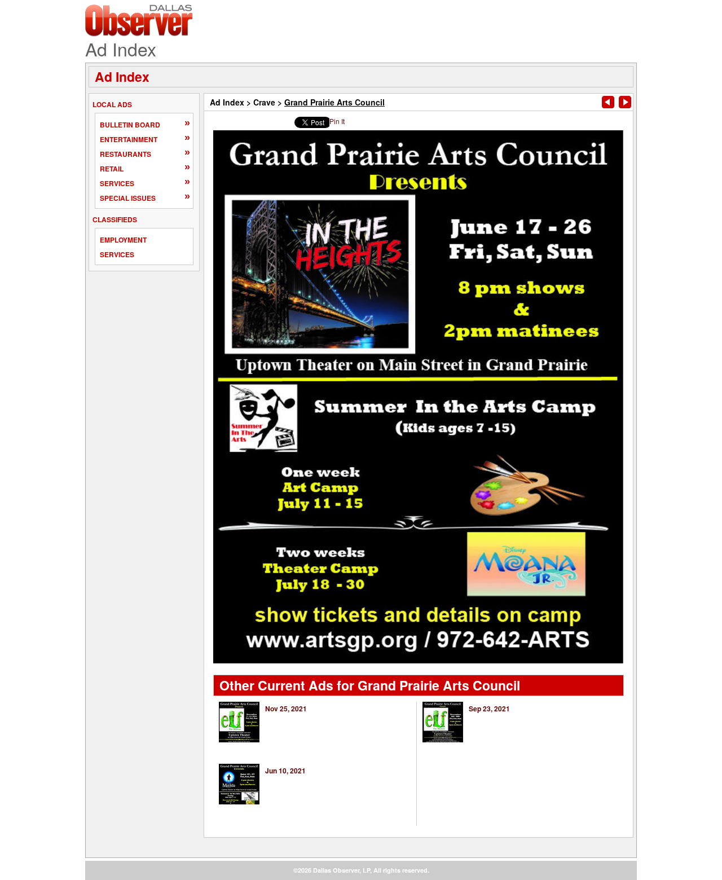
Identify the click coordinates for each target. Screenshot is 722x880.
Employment (123, 240)
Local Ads (112, 104)
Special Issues (128, 198)
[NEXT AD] (625, 102)
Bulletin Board (130, 125)
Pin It (337, 121)
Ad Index (122, 76)
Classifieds (115, 219)
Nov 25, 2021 (286, 708)
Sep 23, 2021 (489, 708)
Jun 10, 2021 (285, 770)
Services (117, 183)
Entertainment (128, 139)
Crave (264, 102)
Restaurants (125, 154)
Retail (112, 169)
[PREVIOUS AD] (608, 102)
